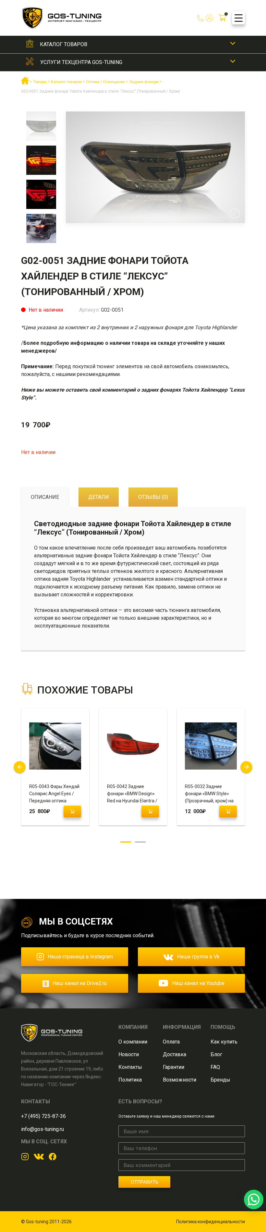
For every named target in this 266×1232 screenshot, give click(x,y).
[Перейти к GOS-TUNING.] (25, 83)
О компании (132, 1042)
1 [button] (125, 842)
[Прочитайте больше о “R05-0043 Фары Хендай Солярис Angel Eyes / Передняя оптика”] (72, 811)
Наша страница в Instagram (80, 956)
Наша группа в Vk (198, 956)
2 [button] (140, 842)
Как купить (224, 1042)
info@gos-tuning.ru (42, 1129)
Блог (216, 1054)
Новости (128, 1054)
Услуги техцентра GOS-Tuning (81, 62)
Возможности (179, 1080)
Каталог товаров (63, 44)
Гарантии (173, 1067)
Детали (98, 497)
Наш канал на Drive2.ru (80, 983)
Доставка (174, 1054)
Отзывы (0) (153, 497)
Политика (130, 1080)
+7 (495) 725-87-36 (43, 1116)
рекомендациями (98, 374)
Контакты (130, 1067)
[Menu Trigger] (238, 17)
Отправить (144, 1182)
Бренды (220, 1080)
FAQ (215, 1067)
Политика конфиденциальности (210, 1221)
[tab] (45, 497)
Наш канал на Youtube (198, 983)
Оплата (171, 1042)
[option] (41, 128)
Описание (45, 497)
